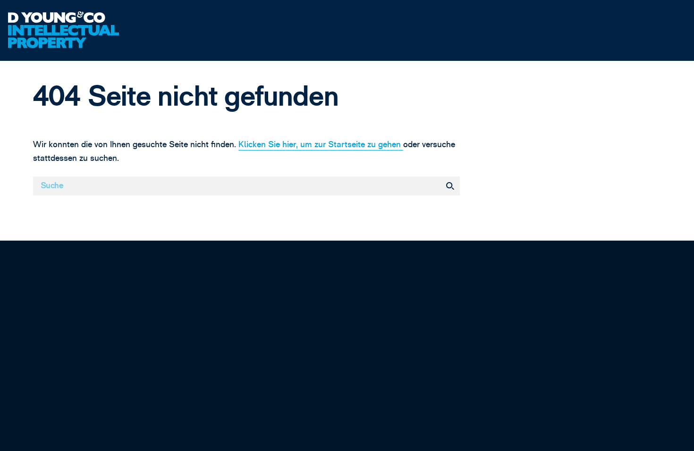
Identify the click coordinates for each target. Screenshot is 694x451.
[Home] (87, 18)
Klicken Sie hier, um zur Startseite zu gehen (320, 144)
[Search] (449, 185)
